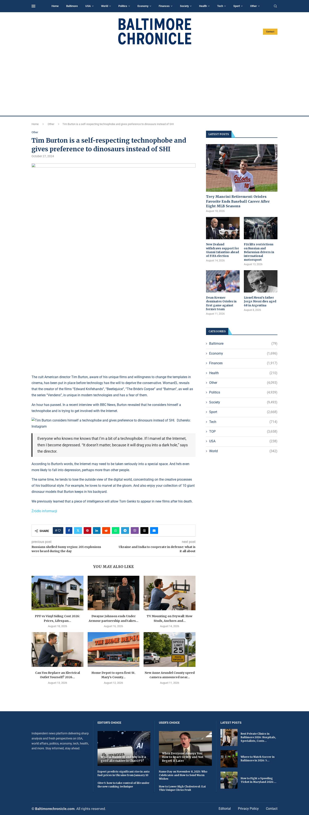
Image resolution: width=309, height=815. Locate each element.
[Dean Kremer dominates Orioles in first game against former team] (223, 281)
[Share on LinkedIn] (96, 530)
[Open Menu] (33, 6)
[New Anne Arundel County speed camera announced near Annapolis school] (169, 649)
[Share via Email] (154, 530)
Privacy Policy (248, 809)
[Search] (275, 6)
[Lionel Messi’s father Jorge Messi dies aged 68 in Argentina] (260, 281)
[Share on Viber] (135, 530)
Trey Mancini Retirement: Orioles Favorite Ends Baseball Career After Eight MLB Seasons (238, 201)
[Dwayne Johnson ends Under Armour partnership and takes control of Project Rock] (114, 593)
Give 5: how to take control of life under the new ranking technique (123, 784)
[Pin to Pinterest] (87, 530)
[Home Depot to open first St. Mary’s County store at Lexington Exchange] (114, 649)
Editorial (225, 809)
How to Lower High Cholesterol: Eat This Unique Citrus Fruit (182, 788)
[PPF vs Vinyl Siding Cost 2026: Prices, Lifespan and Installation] (57, 593)
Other (253, 6)
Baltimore (72, 6)
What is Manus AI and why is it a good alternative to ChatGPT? (123, 759)
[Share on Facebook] (69, 530)
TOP (243, 431)
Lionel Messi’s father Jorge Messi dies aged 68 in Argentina (260, 301)
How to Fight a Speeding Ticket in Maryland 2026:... (258, 780)
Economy (142, 6)
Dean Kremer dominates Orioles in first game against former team (221, 303)
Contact (270, 31)
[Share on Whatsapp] (115, 530)
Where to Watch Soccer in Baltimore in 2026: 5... (258, 758)
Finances (164, 6)
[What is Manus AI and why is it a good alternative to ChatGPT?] (124, 748)
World (104, 6)
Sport (236, 6)
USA (88, 6)
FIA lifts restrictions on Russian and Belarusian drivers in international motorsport (259, 252)
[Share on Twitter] (78, 530)
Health (203, 6)
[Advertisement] (154, 80)
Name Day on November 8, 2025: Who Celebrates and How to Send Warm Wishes (183, 775)
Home (55, 6)
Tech (220, 6)
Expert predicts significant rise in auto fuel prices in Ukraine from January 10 (123, 773)
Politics (122, 6)
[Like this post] (59, 530)
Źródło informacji (44, 511)
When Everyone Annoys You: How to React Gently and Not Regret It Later (182, 757)
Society (184, 6)
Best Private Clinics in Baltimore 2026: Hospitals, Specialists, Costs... (258, 737)
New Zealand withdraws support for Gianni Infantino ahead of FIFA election (222, 250)
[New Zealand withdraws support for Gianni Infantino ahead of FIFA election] (223, 228)
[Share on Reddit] (106, 530)
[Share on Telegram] (125, 530)
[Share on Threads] (144, 530)
